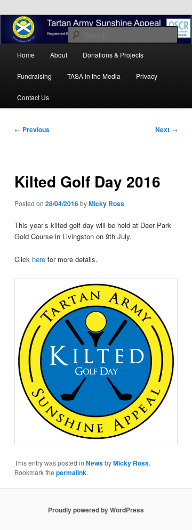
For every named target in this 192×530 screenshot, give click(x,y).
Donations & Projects (113, 54)
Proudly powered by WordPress (96, 510)
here (38, 259)
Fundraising (34, 75)
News (94, 463)
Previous (32, 129)
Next (166, 129)
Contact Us (33, 97)
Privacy (146, 75)
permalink (71, 472)
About (58, 54)
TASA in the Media (94, 75)
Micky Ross (106, 203)
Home (26, 54)
